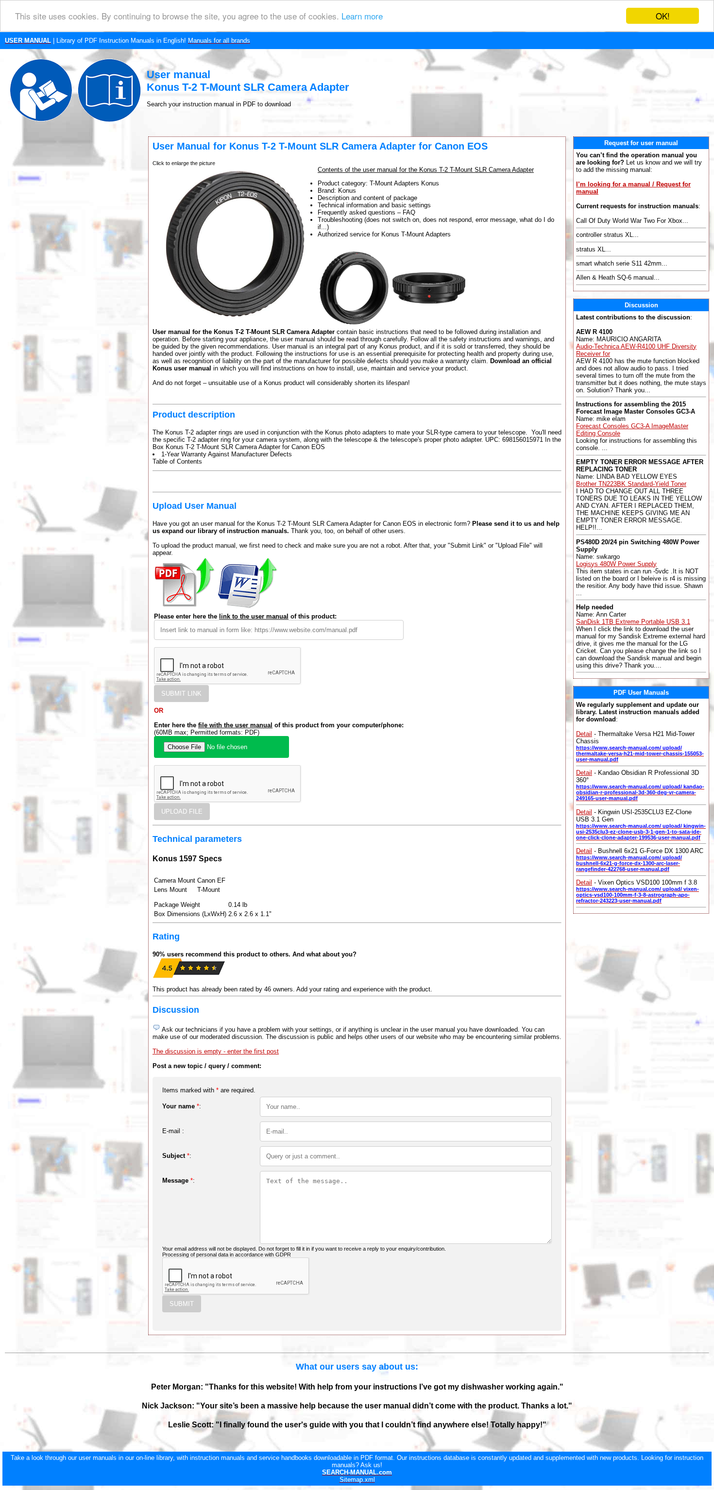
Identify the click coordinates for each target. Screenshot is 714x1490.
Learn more (362, 16)
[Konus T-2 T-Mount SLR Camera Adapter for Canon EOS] (354, 322)
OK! (663, 16)
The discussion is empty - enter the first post (216, 1051)
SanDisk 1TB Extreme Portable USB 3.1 (633, 621)
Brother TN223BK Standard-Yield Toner (631, 483)
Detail (584, 733)
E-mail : (173, 1131)
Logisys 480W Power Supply (616, 564)
